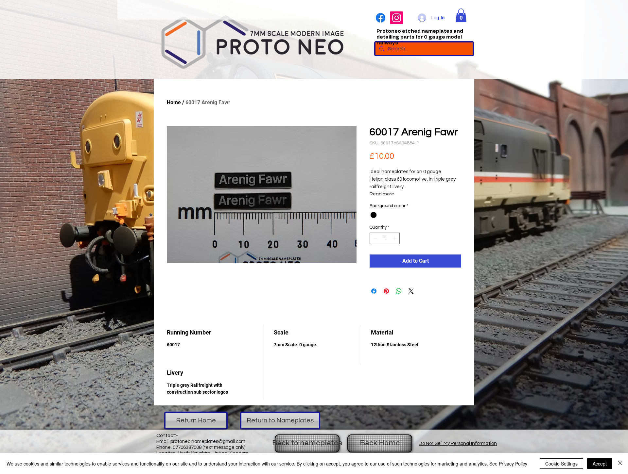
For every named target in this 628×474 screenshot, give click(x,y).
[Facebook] (380, 17)
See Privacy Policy (508, 463)
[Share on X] (411, 291)
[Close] (620, 463)
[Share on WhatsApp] (399, 291)
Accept (600, 463)
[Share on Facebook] (374, 291)
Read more (382, 194)
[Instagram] (396, 17)
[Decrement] (374, 238)
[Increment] (395, 238)
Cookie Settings (561, 463)
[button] (461, 15)
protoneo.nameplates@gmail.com (207, 441)
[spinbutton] (384, 238)
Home (174, 102)
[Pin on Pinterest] (386, 291)
